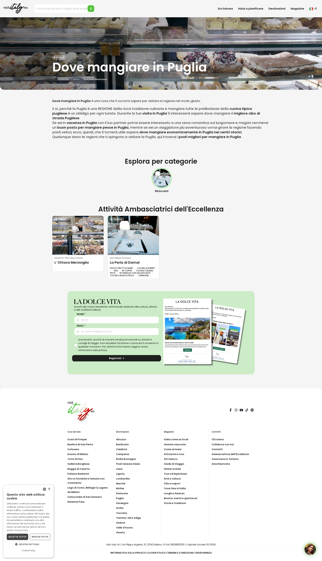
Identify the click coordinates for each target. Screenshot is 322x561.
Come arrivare (173, 449)
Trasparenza (203, 552)
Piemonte (122, 493)
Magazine (297, 9)
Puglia (120, 498)
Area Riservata (221, 464)
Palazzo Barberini (78, 473)
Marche (120, 483)
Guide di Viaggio (174, 464)
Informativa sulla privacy (92, 350)
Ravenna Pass (76, 501)
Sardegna (122, 503)
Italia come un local (176, 439)
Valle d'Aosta (124, 527)
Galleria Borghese (78, 464)
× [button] (49, 489)
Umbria (120, 522)
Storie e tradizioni (175, 503)
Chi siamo (218, 439)
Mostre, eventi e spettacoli (180, 498)
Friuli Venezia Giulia (128, 464)
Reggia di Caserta (78, 469)
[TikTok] (246, 410)
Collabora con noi (223, 444)
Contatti (217, 449)
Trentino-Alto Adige (128, 518)
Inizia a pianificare (250, 9)
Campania (122, 454)
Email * (81, 325)
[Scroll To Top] (316, 557)
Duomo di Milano (77, 454)
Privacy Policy (21, 530)
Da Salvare (225, 9)
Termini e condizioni (180, 552)
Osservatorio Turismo (225, 459)
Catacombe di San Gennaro (84, 497)
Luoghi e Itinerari (174, 493)
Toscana (121, 513)
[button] (28, 544)
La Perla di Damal (125, 262)
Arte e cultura (172, 478)
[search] (91, 8)
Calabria (121, 449)
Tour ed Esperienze (175, 473)
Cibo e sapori (172, 483)
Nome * (81, 314)
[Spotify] (252, 410)
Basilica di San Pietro (80, 444)
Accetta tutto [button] (17, 536)
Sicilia (119, 508)
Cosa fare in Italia (175, 488)
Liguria (120, 473)
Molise (120, 488)
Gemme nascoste (175, 444)
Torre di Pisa (75, 459)
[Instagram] (236, 410)
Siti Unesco (171, 459)
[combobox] (44, 489)
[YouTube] (241, 410)
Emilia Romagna (126, 459)
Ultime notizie (172, 469)
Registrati (115, 358)
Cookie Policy (156, 552)
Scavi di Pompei (77, 439)
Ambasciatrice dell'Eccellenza (230, 454)
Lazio (119, 469)
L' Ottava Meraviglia (72, 262)
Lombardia (123, 478)
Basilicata (122, 444)
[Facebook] (230, 410)
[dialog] (28, 521)
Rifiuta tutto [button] (40, 536)
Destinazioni (277, 9)
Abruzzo (121, 439)
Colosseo (73, 449)
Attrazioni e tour (174, 454)
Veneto (120, 532)
